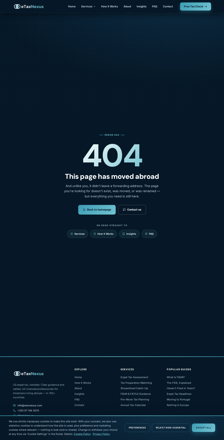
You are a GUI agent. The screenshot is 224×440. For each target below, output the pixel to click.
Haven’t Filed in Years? (181, 388)
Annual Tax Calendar (133, 405)
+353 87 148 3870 (28, 410)
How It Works (109, 6)
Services (86, 6)
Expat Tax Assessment (134, 377)
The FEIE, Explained (179, 382)
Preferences (137, 427)
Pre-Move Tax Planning (135, 399)
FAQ (154, 6)
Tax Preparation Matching (136, 382)
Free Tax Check (193, 6)
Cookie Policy (82, 433)
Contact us (134, 209)
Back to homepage (99, 209)
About (127, 6)
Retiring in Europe (178, 405)
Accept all (203, 427)
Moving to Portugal (178, 399)
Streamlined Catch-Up (134, 388)
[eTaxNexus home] (29, 6)
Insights (141, 6)
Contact (168, 6)
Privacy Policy (101, 433)
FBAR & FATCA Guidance (136, 393)
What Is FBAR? (176, 377)
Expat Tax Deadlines (179, 393)
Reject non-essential (171, 427)
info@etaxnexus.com (30, 405)
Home (72, 6)
